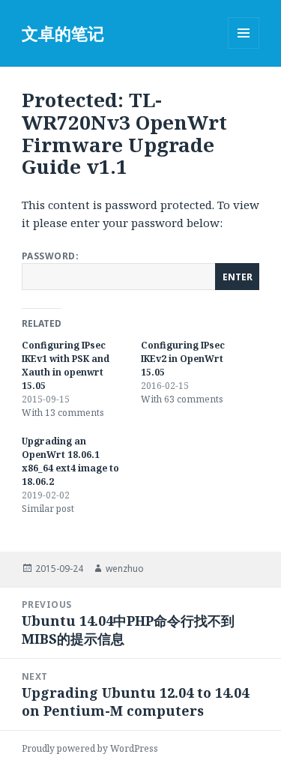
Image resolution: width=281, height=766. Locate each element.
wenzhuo (125, 568)
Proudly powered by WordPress (90, 748)
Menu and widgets (244, 48)
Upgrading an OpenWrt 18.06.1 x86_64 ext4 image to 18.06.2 (70, 461)
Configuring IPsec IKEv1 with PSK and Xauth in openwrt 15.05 (65, 365)
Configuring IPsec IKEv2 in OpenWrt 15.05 (183, 359)
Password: (50, 256)
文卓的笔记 (63, 33)
